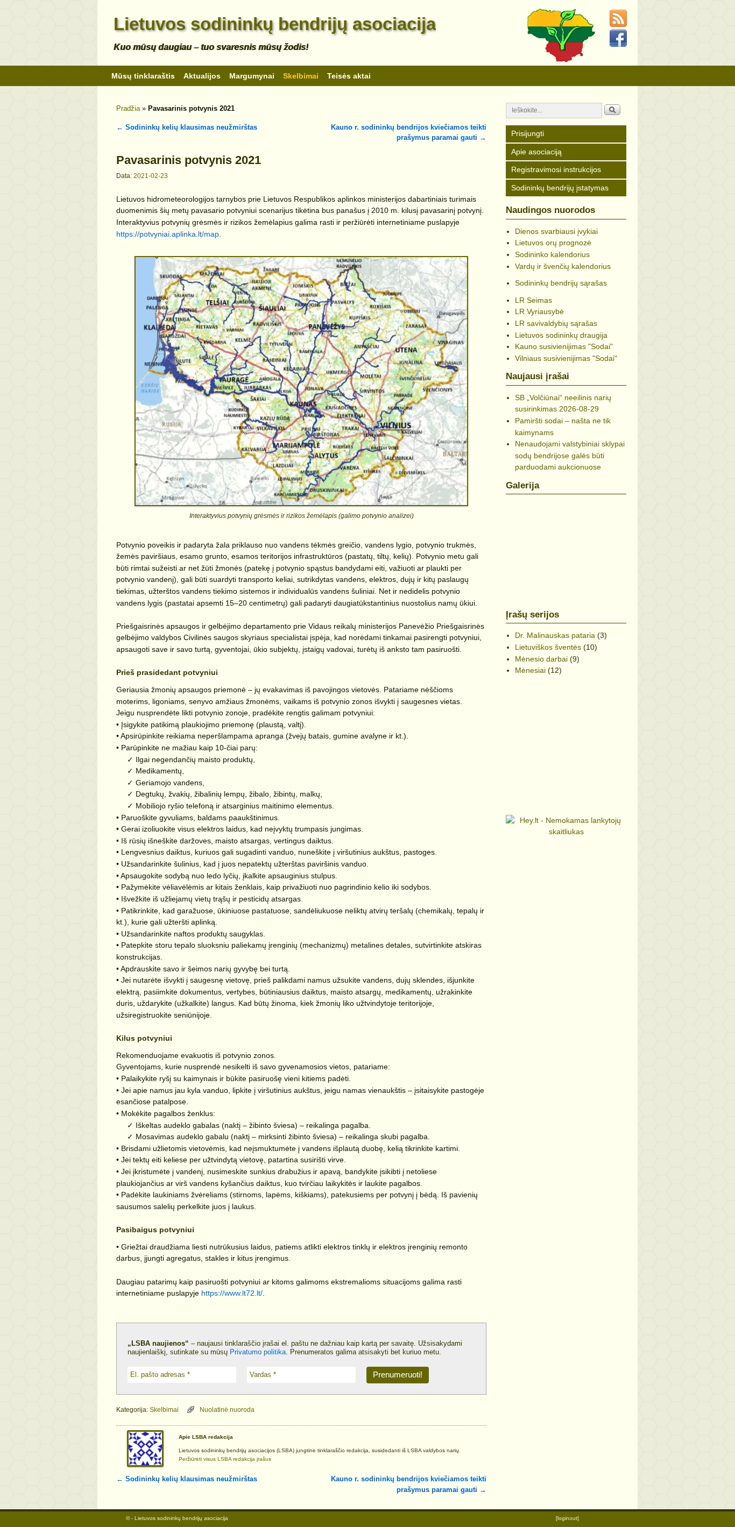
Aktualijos (202, 76)
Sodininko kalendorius (552, 254)
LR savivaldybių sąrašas (556, 323)
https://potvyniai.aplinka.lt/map (167, 234)
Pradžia (128, 108)
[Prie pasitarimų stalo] (566, 546)
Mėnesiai (530, 670)
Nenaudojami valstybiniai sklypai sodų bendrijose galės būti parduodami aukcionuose (570, 455)
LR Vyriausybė (539, 311)
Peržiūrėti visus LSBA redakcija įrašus (225, 1459)
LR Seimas (533, 300)
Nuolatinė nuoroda (227, 1410)
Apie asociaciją (536, 151)
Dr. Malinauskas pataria (555, 635)
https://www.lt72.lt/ (232, 1293)
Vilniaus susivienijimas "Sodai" (566, 358)
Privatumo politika (258, 1352)
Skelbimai (301, 76)
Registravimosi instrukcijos (556, 169)
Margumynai (251, 76)
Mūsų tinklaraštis (143, 76)
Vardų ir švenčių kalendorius (563, 266)
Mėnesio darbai (541, 659)
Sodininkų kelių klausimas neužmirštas (186, 127)
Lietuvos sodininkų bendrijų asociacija (275, 24)
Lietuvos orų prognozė (553, 242)
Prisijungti (527, 133)
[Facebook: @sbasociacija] (620, 44)
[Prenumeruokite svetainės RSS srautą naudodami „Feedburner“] (620, 25)
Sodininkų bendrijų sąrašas (561, 283)
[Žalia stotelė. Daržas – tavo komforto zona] (566, 736)
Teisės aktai (349, 76)
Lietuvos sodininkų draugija (561, 335)
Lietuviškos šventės (548, 647)
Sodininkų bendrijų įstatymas (560, 187)
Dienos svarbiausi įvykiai (556, 231)
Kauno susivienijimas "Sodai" (564, 346)
